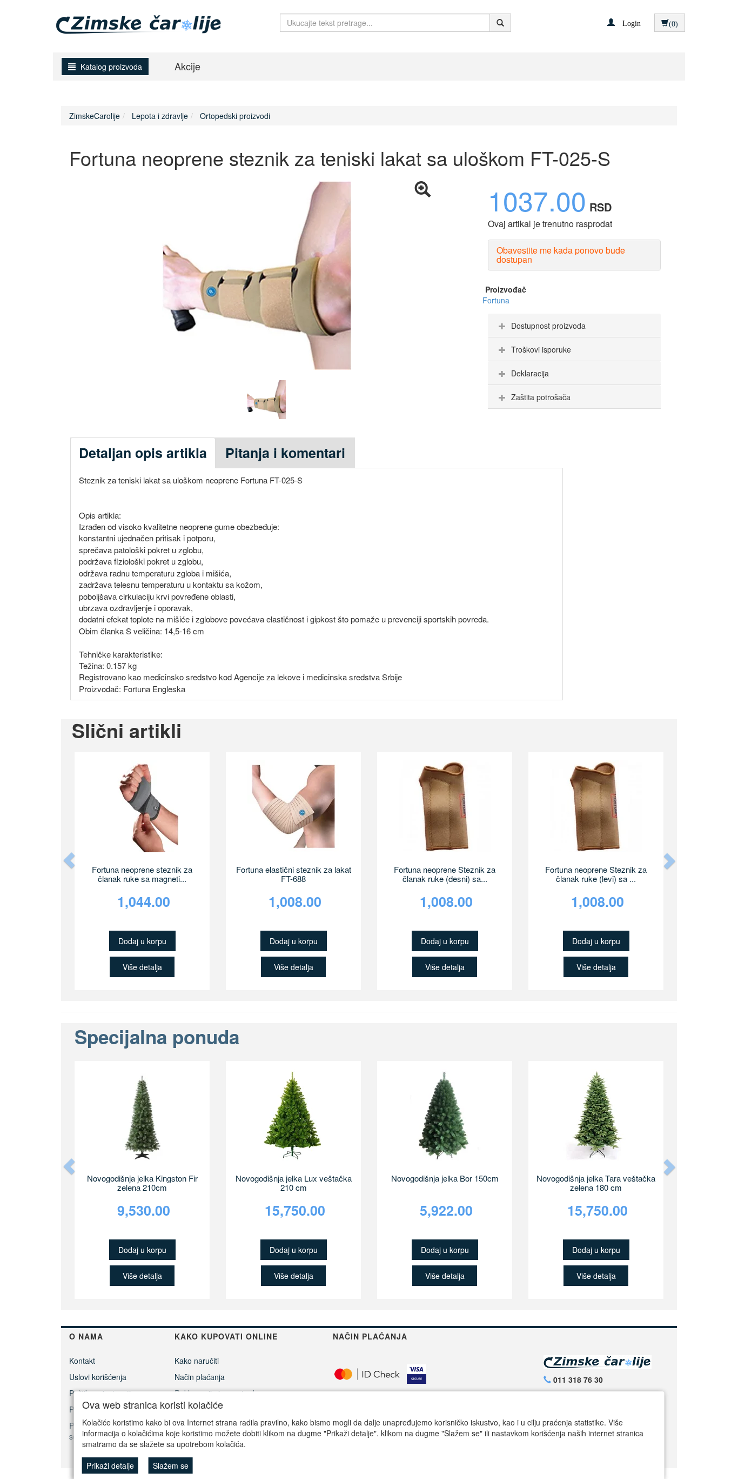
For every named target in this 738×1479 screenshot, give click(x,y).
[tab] (574, 325)
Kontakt (82, 1360)
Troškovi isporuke (541, 349)
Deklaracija (530, 373)
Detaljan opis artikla (143, 452)
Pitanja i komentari (285, 452)
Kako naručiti (197, 1360)
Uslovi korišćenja (97, 1376)
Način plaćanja (200, 1376)
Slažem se (171, 1465)
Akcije (187, 66)
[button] (624, 22)
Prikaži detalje (110, 1465)
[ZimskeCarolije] (129, 20)
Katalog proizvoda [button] (110, 66)
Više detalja (142, 966)
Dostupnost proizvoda (548, 325)
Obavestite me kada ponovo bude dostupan (561, 255)
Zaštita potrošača (541, 397)
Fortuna (495, 300)
